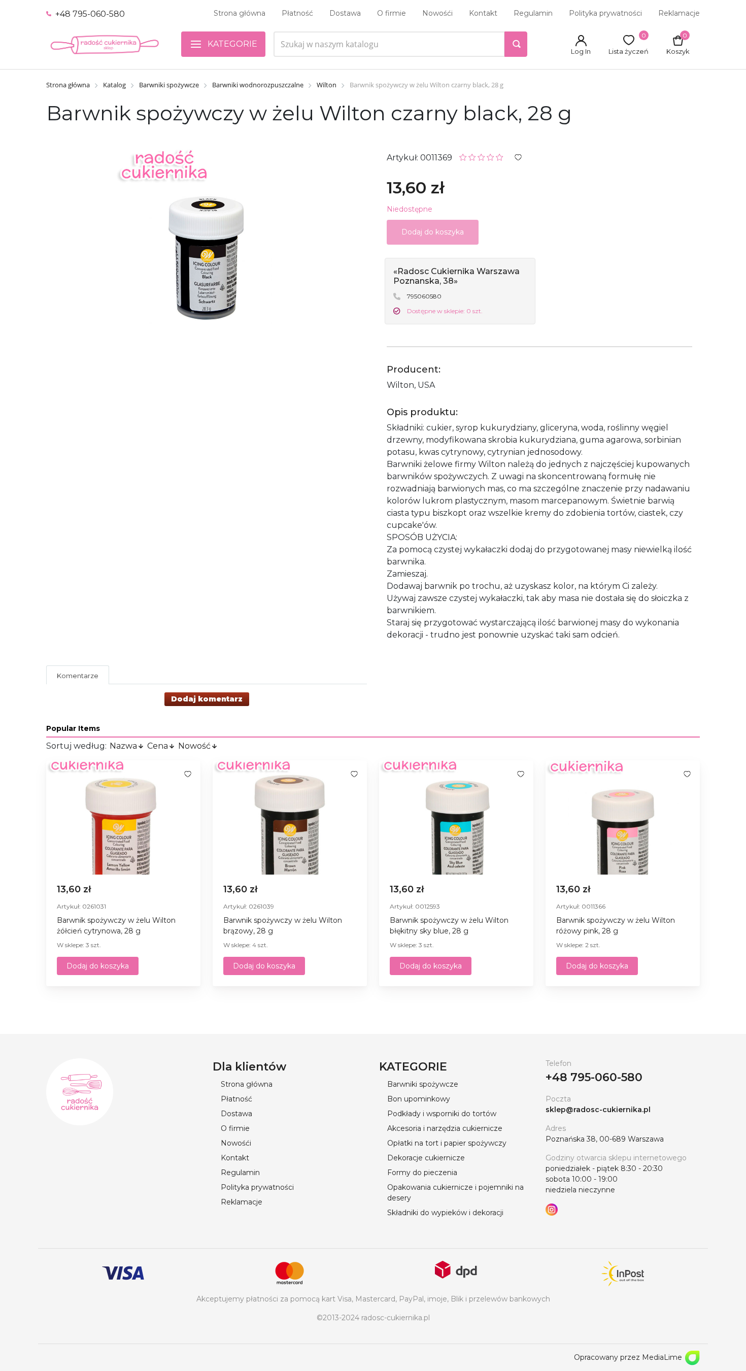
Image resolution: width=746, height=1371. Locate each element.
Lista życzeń (628, 51)
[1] (463, 156)
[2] (472, 156)
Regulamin (533, 13)
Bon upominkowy (418, 1099)
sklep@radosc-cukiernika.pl (598, 1109)
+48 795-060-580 (89, 14)
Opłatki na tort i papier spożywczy (446, 1143)
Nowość (194, 746)
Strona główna (239, 13)
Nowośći (437, 13)
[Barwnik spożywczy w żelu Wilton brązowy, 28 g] (289, 818)
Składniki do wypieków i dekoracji (445, 1212)
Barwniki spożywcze (422, 1084)
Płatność (297, 13)
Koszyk (678, 51)
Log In (581, 51)
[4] (490, 156)
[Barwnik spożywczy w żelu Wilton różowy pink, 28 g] (622, 818)
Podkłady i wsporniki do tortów (441, 1113)
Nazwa (123, 746)
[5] (499, 156)
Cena (157, 746)
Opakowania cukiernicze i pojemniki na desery (455, 1192)
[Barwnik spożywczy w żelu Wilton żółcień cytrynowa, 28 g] (123, 818)
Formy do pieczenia (422, 1172)
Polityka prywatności (605, 13)
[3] (481, 156)
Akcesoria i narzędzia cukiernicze (444, 1128)
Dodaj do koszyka (97, 966)
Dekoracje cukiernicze (426, 1157)
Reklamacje (679, 13)
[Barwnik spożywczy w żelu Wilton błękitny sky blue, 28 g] (456, 818)
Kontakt (483, 13)
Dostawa (345, 13)
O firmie (391, 13)
